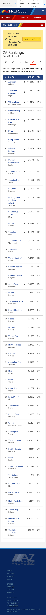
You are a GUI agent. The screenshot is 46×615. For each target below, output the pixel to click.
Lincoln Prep (13, 414)
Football (24, 17)
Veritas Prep (13, 336)
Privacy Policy (13, 603)
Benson (11, 353)
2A (33, 62)
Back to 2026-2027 (32, 39)
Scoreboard (12, 597)
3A (26, 62)
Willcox (11, 423)
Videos (9, 571)
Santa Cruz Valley (15, 466)
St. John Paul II (14, 484)
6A (6, 62)
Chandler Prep (14, 180)
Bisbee (11, 319)
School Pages (12, 600)
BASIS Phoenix (14, 449)
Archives (10, 587)
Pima (10, 131)
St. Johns (12, 189)
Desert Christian (15, 310)
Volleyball (37, 17)
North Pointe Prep (15, 501)
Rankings (10, 573)
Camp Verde (13, 140)
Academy (10, 576)
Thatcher (12, 232)
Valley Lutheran (14, 440)
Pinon (10, 458)
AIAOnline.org (12, 606)
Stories (10, 584)
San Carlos (12, 249)
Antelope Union (14, 405)
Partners (10, 590)
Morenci (11, 327)
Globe (10, 379)
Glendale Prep (14, 111)
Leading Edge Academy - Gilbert (14, 200)
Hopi (10, 371)
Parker (11, 293)
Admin (9, 579)
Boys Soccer (7, 4)
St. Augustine (13, 171)
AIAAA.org (11, 592)
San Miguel (13, 431)
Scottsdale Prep (14, 362)
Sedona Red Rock (15, 301)
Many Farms (13, 492)
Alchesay (12, 82)
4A (20, 62)
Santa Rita (12, 388)
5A (13, 62)
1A (40, 62)
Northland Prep (14, 345)
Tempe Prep (13, 510)
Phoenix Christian (15, 275)
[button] (44, 4)
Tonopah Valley (14, 241)
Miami (11, 223)
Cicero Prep (13, 284)
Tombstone (13, 475)
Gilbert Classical (15, 267)
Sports (7, 17)
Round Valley (13, 397)
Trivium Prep (13, 102)
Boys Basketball (10, 25)
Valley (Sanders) (15, 258)
